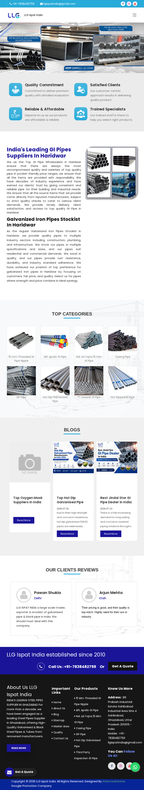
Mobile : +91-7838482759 (116, 735)
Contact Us (60, 738)
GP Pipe (80, 734)
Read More (24, 520)
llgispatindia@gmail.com (59, 4)
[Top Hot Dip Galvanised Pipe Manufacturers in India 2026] (73, 467)
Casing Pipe (83, 728)
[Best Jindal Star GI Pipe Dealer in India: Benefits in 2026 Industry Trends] (117, 467)
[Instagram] (129, 4)
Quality (58, 732)
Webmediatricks (113, 781)
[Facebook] (123, 4)
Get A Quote (123, 666)
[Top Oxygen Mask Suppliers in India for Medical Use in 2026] (30, 467)
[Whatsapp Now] (135, 767)
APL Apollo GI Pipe (86, 710)
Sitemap (58, 720)
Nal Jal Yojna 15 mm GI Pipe (87, 719)
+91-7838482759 (23, 4)
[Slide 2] (75, 68)
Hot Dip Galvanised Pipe (87, 743)
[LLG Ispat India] (15, 15)
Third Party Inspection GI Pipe (86, 755)
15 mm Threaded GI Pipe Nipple (87, 701)
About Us (59, 708)
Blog (56, 714)
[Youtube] (135, 4)
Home (57, 702)
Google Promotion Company (31, 786)
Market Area (61, 726)
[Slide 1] (68, 68)
